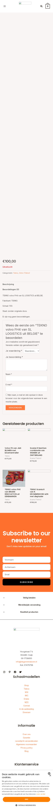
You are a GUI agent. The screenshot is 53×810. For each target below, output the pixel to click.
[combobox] (49, 773)
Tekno (15, 273)
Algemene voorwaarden (26, 744)
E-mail (9, 384)
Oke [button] (26, 799)
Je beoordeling (14, 357)
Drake (26, 699)
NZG (26, 702)
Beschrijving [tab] (8, 284)
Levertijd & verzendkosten (26, 741)
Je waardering (14, 350)
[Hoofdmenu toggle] (4, 6)
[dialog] (26, 790)
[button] (41, 6)
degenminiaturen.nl (29, 662)
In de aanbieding (26, 709)
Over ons (26, 734)
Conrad (26, 706)
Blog (26, 751)
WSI (26, 692)
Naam (9, 374)
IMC (26, 695)
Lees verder (41, 794)
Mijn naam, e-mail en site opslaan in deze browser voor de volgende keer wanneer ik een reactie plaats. (26, 398)
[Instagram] (4, 672)
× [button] (50, 776)
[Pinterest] (9, 672)
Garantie (26, 738)
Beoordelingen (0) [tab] (11, 289)
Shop (26, 685)
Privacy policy (27, 748)
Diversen (26, 712)
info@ (18, 662)
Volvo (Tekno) (24, 273)
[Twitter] (20, 672)
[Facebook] (15, 672)
